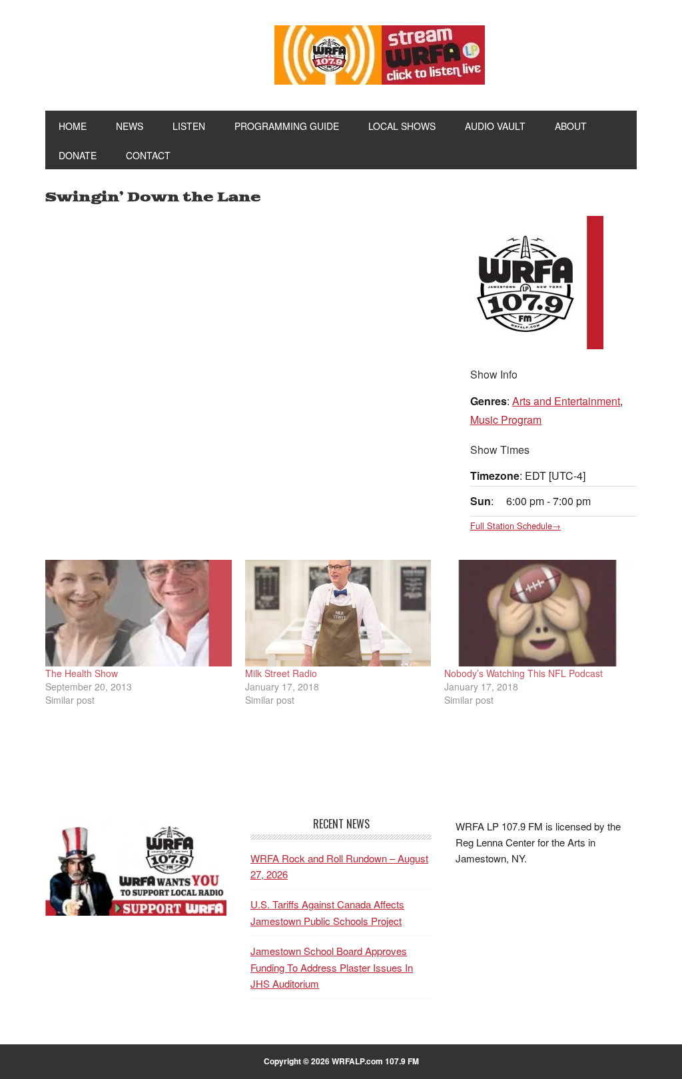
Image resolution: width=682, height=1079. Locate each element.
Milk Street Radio (281, 673)
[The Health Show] (138, 613)
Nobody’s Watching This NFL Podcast (523, 673)
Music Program (505, 419)
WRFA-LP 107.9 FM (135, 52)
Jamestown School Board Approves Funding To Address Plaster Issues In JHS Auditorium (331, 967)
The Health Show (81, 673)
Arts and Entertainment (566, 401)
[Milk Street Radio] (338, 613)
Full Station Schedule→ (515, 525)
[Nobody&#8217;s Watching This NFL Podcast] (537, 613)
